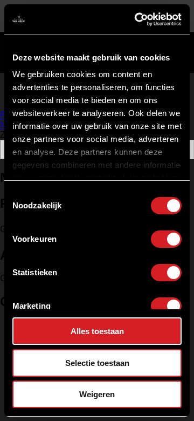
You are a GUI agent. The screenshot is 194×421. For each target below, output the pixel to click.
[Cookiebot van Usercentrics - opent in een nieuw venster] (137, 19)
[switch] (166, 239)
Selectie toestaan (97, 363)
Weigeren (97, 394)
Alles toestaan (97, 331)
